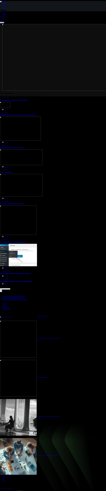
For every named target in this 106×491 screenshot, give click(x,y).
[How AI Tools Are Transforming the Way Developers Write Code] (18, 357)
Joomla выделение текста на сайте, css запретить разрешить (18, 115)
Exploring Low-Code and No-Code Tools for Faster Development (49, 416)
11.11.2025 (39, 418)
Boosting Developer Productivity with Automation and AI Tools (48, 455)
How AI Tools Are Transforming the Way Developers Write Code (49, 338)
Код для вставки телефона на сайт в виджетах (14, 100)
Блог (3, 17)
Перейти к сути (3, 0)
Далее (1, 287)
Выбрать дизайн (5, 14)
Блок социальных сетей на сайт (43, 377)
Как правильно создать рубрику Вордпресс (13, 242)
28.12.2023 (40, 379)
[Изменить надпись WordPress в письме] (21, 164)
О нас (3, 16)
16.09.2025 (40, 340)
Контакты (4, 18)
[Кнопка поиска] (1, 290)
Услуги (3, 15)
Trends (3, 305)
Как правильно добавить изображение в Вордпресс (15, 273)
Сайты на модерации (6, 309)
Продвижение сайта (6, 308)
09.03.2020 (40, 318)
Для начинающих (5, 97)
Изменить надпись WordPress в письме (12, 147)
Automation (4, 303)
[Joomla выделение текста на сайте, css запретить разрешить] (20, 140)
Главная (3, 13)
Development (4, 304)
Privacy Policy (2, 488)
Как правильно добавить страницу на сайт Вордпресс (16, 281)
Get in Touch (2, 20)
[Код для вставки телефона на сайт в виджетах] (5, 107)
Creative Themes (19, 490)
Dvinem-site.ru (2, 11)
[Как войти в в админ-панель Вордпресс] (18, 234)
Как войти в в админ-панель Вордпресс (12, 203)
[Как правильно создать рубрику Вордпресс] (18, 265)
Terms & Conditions (10, 488)
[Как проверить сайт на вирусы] (5, 317)
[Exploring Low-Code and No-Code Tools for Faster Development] (18, 435)
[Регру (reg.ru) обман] (21, 196)
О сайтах (4, 307)
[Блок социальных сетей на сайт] (18, 396)
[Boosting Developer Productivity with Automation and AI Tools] (18, 474)
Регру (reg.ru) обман (6, 172)
